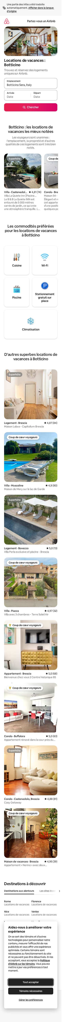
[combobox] (31, 85)
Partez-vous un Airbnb (41, 21)
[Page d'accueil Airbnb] (6, 21)
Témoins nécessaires (30, 991)
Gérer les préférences (31, 999)
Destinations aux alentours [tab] (19, 890)
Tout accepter (31, 982)
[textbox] (17, 97)
